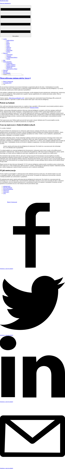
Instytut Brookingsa (8, 189)
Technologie (9, 54)
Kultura (8, 51)
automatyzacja (6, 186)
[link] (3, 202)
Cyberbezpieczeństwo (11, 57)
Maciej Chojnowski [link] (8, 81)
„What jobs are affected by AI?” (16, 98)
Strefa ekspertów (7, 61)
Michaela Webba (34, 107)
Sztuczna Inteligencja (5, 3)
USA (4, 193)
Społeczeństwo (10, 40)
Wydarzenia (9, 63)
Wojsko (8, 59)
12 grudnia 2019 (7, 83)
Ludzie (5, 39)
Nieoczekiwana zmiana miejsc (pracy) (15, 78)
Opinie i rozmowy (10, 64)
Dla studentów (6, 73)
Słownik (5, 71)
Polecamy (5, 70)
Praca (7, 41)
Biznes (8, 43)
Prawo (8, 44)
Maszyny (5, 53)
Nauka (8, 46)
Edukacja (8, 47)
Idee (4, 60)
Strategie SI (9, 67)
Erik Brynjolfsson (7, 187)
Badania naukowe (10, 66)
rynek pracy (6, 192)
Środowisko (9, 50)
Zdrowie (8, 49)
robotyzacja (6, 190)
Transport (8, 56)
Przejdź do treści (4, 0)
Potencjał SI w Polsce (11, 68)
